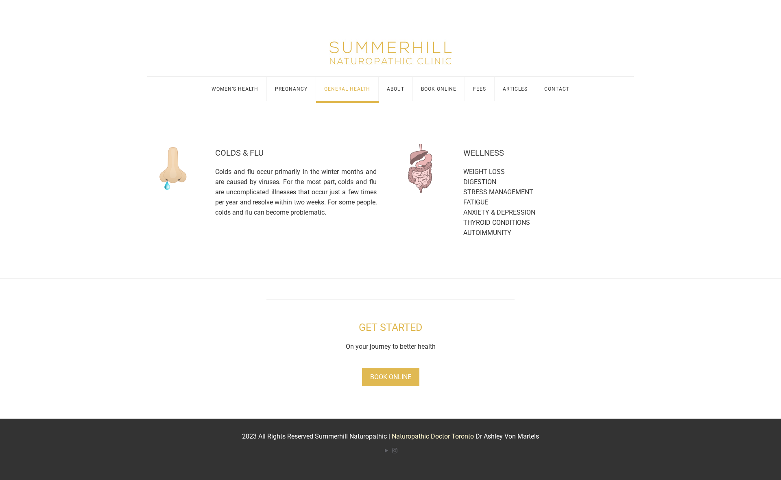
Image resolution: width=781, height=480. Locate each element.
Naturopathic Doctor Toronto (433, 436)
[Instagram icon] (395, 450)
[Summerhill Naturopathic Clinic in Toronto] (390, 46)
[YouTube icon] (386, 450)
